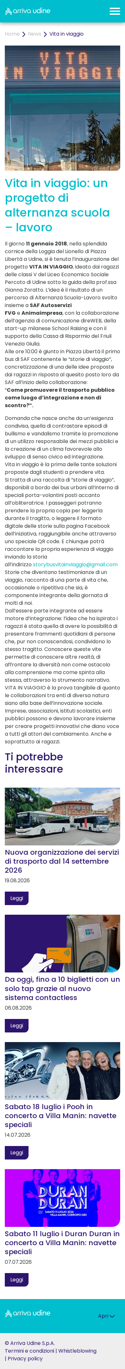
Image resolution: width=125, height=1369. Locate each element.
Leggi (16, 898)
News (34, 34)
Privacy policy (25, 1358)
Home (12, 34)
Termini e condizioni (29, 1351)
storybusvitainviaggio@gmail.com (75, 564)
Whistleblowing (77, 1351)
